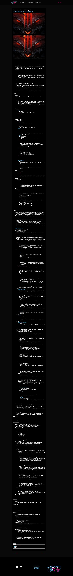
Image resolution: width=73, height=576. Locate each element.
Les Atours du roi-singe (21, 289)
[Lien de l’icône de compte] (60, 2)
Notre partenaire (36, 567)
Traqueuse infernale (21, 285)
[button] (58, 2)
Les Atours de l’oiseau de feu (22, 322)
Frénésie (19, 110)
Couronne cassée (19, 243)
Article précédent (15, 553)
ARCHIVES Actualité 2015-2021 (28, 11)
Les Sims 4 (36, 2)
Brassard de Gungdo (23, 391)
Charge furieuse (20, 113)
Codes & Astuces (24, 2)
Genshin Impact (31, 2)
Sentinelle (19, 140)
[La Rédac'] (15, 546)
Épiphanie (19, 172)
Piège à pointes (20, 155)
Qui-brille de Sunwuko (21, 311)
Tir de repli (19, 125)
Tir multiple (19, 135)
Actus (20, 2)
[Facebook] (17, 567)
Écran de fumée (20, 147)
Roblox (40, 2)
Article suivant (43, 553)
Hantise (19, 180)
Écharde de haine (18, 234)
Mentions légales (36, 568)
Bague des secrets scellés (19, 228)
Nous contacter (36, 565)
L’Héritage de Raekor (21, 252)
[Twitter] (21, 567)
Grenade (19, 128)
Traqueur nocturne (21, 165)
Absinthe (21, 397)
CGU (36, 569)
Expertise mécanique (21, 160)
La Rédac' (19, 545)
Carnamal (19, 315)
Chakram (19, 121)
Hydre (19, 191)
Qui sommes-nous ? (36, 566)
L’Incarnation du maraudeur (22, 266)
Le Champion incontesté (24, 387)
